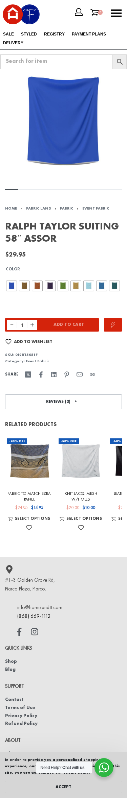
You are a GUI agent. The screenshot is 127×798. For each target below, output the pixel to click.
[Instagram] (34, 632)
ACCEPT (63, 787)
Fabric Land (38, 209)
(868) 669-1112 (34, 616)
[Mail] (80, 374)
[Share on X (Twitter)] (28, 374)
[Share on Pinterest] (67, 374)
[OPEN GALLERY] (63, 124)
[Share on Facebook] (41, 374)
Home (11, 209)
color (13, 269)
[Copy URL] (92, 374)
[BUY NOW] (113, 325)
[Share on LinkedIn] (54, 374)
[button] (63, 401)
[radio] (11, 286)
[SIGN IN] (79, 12)
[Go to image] (11, 189)
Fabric (66, 209)
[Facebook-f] (19, 632)
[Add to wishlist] (29, 528)
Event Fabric (95, 209)
